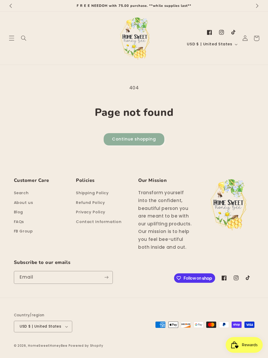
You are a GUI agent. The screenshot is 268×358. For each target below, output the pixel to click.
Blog (18, 212)
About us (23, 202)
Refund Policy (90, 202)
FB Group (23, 231)
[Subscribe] (106, 277)
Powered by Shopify (86, 346)
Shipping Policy (92, 193)
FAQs (19, 221)
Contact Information (98, 221)
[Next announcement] (257, 6)
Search (21, 193)
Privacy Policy (90, 212)
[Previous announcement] (10, 6)
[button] (11, 38)
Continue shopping (134, 139)
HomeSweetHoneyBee (48, 346)
